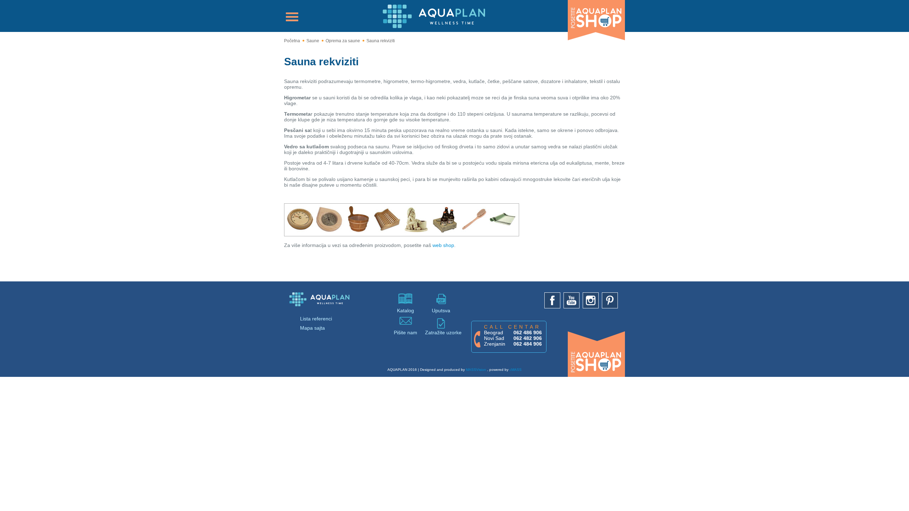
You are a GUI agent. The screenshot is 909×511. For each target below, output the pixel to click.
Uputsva (441, 310)
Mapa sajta (312, 328)
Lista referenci (316, 319)
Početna (292, 40)
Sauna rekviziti (380, 40)
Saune (312, 40)
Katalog (405, 310)
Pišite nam (405, 332)
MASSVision (476, 370)
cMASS (516, 370)
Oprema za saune (343, 40)
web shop (443, 245)
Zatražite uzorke (441, 332)
